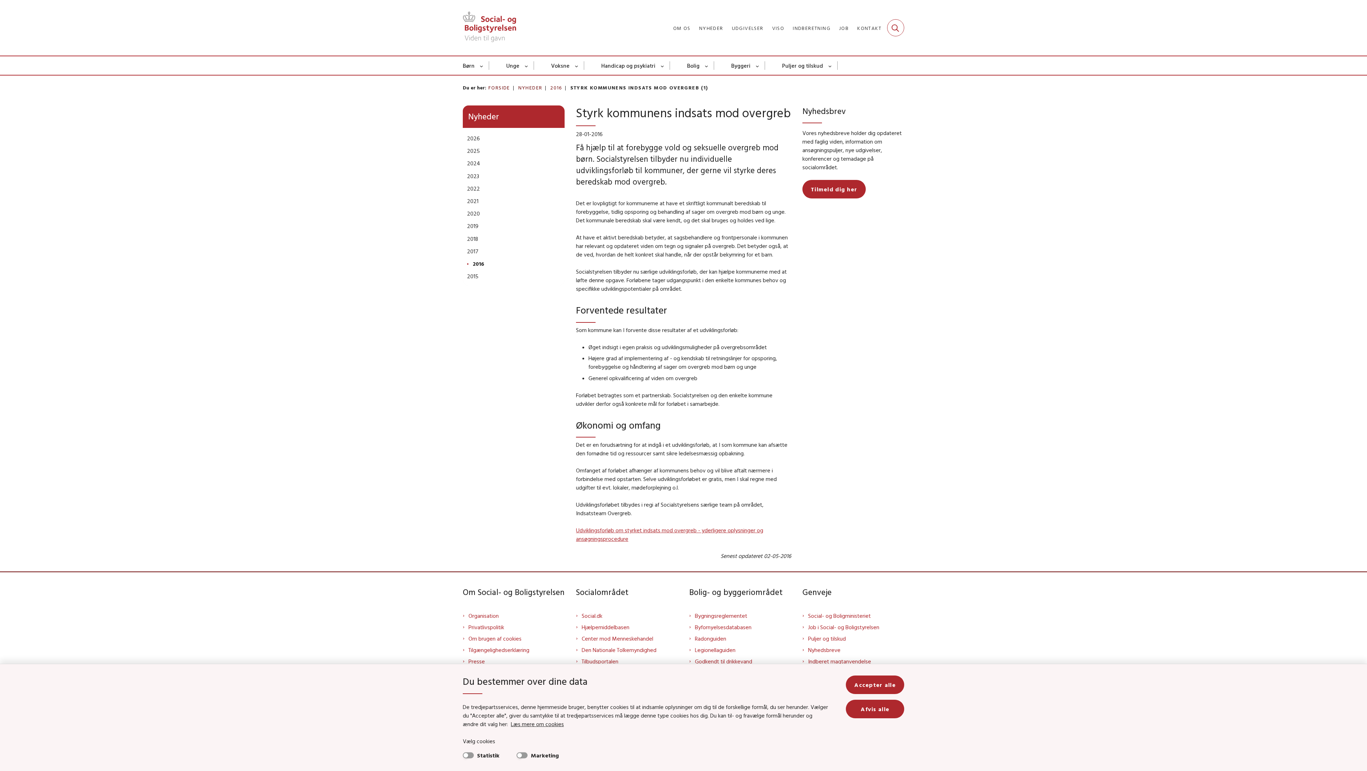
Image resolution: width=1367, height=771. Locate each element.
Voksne (560, 65)
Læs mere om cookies (537, 724)
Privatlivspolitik (486, 627)
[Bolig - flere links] (707, 65)
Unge (512, 65)
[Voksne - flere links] (577, 65)
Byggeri (740, 65)
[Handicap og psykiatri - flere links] (662, 65)
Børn (469, 65)
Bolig (693, 65)
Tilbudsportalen (600, 661)
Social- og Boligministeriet (839, 615)
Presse (476, 661)
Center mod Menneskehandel (617, 638)
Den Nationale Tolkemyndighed (619, 649)
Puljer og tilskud (802, 65)
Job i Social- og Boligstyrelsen (843, 627)
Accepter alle (875, 684)
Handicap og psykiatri (628, 65)
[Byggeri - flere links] (757, 65)
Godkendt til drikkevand (723, 661)
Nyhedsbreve (824, 649)
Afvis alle (875, 709)
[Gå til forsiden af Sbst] (489, 27)
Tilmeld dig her (834, 189)
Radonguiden (710, 638)
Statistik (488, 755)
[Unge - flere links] (526, 65)
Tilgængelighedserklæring (498, 649)
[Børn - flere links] (482, 65)
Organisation (483, 615)
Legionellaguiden (715, 649)
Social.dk (592, 615)
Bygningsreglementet (721, 615)
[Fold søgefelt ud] (895, 27)
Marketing (545, 755)
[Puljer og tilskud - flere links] (830, 65)
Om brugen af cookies (495, 638)
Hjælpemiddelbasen (605, 627)
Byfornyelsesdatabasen (723, 627)
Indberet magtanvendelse (839, 661)
